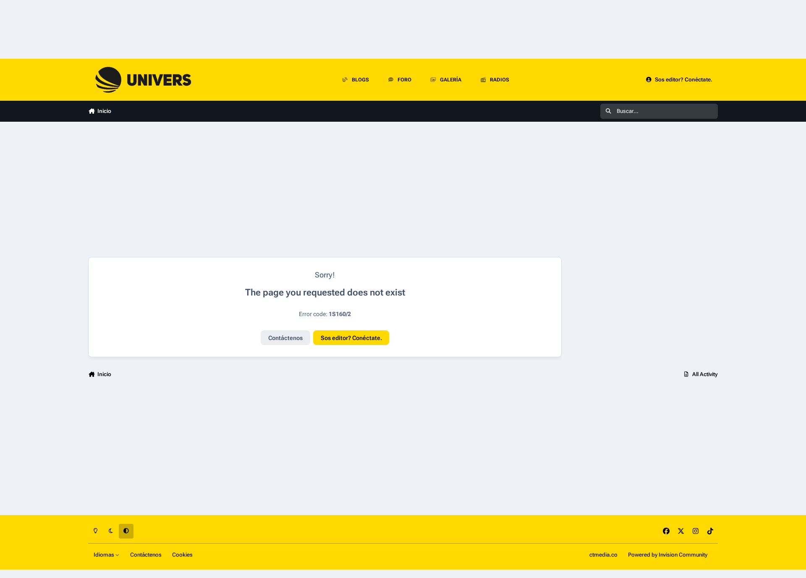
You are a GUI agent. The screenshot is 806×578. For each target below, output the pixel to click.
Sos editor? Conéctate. (351, 338)
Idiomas (104, 555)
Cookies (182, 555)
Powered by (667, 555)
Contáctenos (285, 338)
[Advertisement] (325, 189)
